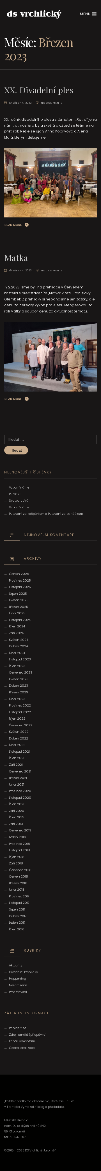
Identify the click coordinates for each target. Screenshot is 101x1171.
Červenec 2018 (20, 870)
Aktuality (15, 965)
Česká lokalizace (22, 1048)
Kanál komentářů (22, 1041)
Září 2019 (16, 824)
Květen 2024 (18, 639)
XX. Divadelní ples (39, 90)
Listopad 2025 (20, 587)
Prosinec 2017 (19, 896)
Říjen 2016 (16, 929)
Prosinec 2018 (19, 843)
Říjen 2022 (17, 718)
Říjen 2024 (17, 626)
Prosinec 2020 (20, 791)
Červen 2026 (19, 574)
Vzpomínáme (19, 487)
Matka (16, 257)
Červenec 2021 (20, 771)
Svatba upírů (18, 500)
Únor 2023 (17, 699)
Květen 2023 (18, 679)
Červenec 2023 (20, 672)
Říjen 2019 (16, 817)
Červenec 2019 (20, 830)
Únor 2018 (16, 889)
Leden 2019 (17, 837)
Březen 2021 (18, 778)
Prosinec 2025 (20, 580)
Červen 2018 (18, 876)
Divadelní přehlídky (23, 972)
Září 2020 (16, 811)
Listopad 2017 (19, 902)
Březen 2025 (18, 607)
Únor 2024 (17, 653)
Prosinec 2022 (20, 705)
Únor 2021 (16, 784)
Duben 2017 (18, 916)
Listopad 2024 (20, 620)
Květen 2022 (18, 731)
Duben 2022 (18, 738)
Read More (13, 225)
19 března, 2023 (20, 103)
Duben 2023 (18, 685)
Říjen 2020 (17, 804)
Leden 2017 (17, 922)
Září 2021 (16, 764)
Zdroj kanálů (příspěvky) (28, 1034)
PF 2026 (15, 494)
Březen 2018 (18, 883)
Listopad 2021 (19, 751)
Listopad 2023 (20, 659)
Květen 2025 (18, 600)
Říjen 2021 (16, 758)
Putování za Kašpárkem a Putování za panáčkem (46, 513)
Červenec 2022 (20, 725)
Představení (18, 992)
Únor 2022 (17, 745)
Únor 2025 (17, 613)
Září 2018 (16, 863)
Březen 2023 (18, 692)
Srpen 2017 (17, 909)
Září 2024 (16, 633)
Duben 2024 (18, 646)
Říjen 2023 (17, 666)
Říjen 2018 (16, 857)
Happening (17, 978)
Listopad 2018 (19, 850)
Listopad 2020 (20, 797)
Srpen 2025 (18, 593)
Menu (86, 13)
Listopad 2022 (20, 712)
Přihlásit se (17, 1028)
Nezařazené (18, 985)
